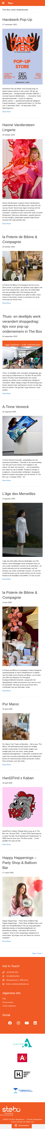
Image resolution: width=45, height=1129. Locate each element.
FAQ (4, 999)
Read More (6, 112)
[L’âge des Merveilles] (22, 530)
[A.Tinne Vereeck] (22, 436)
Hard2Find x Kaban (18, 778)
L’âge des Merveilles (18, 494)
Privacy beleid (7, 1002)
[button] (10, 1023)
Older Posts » (37, 953)
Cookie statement (9, 1006)
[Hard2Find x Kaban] (22, 807)
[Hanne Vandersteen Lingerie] (22, 169)
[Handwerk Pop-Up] (22, 56)
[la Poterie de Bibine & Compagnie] (22, 266)
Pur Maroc (10, 704)
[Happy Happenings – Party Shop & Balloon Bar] (22, 896)
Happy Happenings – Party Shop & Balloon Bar (19, 863)
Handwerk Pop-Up (17, 20)
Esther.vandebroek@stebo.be (17, 984)
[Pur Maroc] (15, 726)
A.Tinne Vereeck (15, 407)
